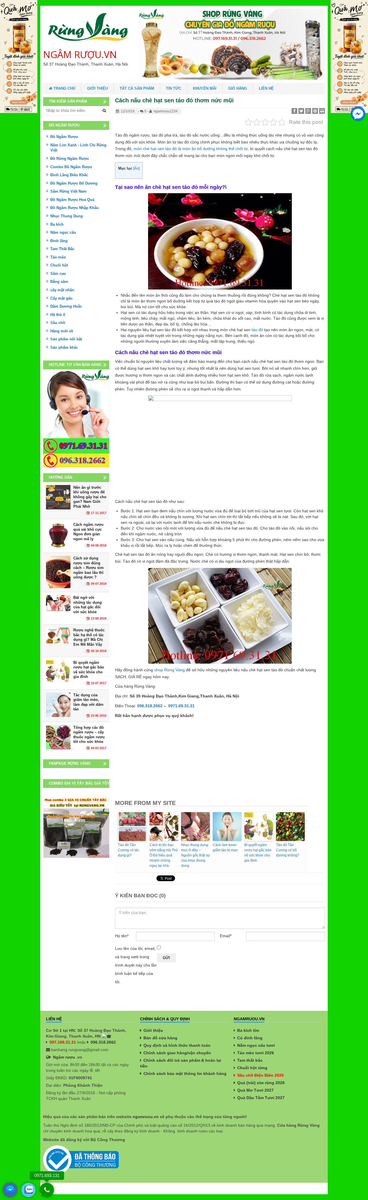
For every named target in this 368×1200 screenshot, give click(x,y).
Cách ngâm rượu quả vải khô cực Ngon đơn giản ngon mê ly (88, 531)
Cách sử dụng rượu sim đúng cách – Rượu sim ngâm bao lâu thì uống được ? (88, 567)
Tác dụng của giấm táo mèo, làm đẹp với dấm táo (88, 702)
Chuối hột (59, 265)
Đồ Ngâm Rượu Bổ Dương (73, 183)
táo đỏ (257, 329)
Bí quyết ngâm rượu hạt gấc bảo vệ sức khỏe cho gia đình (257, 852)
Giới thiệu (97, 88)
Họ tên (122, 935)
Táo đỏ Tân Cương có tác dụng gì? (128, 850)
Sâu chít (57, 323)
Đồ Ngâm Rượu (64, 137)
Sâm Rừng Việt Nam (68, 191)
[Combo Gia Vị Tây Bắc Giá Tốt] (76, 827)
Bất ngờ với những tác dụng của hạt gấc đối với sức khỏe (87, 604)
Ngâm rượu (64, 1057)
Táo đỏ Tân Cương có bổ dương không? (287, 850)
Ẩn (136, 168)
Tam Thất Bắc (62, 249)
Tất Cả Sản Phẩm (137, 88)
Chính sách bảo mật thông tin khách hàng (185, 1073)
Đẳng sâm (59, 281)
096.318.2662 (103, 1042)
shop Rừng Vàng (169, 670)
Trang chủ (63, 88)
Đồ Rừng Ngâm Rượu (69, 158)
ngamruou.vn (146, 1116)
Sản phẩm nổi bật (66, 339)
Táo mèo (58, 257)
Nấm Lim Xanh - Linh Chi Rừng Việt (78, 148)
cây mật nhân (62, 290)
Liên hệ (266, 88)
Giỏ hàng (237, 88)
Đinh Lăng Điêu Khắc (69, 175)
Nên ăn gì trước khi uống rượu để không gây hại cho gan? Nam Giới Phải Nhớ (89, 497)
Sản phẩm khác (64, 347)
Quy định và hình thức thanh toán (176, 1045)
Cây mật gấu (61, 298)
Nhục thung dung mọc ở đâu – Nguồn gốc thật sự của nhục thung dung (195, 855)
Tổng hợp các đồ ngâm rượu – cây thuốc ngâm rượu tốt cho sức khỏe (89, 734)
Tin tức (173, 88)
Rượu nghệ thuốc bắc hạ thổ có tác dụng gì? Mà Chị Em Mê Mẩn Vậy (89, 637)
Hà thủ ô (57, 315)
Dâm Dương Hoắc (66, 306)
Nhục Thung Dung (66, 216)
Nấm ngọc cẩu (63, 232)
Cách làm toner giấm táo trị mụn (225, 847)
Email (225, 935)
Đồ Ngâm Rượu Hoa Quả (72, 200)
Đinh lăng (59, 241)
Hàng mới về (61, 331)
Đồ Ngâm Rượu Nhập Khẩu (74, 208)
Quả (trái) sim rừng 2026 (261, 1082)
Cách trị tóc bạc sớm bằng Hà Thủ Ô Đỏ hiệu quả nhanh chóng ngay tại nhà (164, 855)
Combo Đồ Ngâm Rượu (71, 167)
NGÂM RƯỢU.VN (80, 54)
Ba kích (57, 224)
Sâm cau (58, 273)
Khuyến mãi (204, 88)
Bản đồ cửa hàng (160, 1038)
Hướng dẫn (60, 477)
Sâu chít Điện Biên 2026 (260, 1075)
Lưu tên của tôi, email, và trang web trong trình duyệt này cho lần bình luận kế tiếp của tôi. (136, 965)
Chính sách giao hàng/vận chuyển (177, 1053)
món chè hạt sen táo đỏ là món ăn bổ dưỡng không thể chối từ (191, 148)
